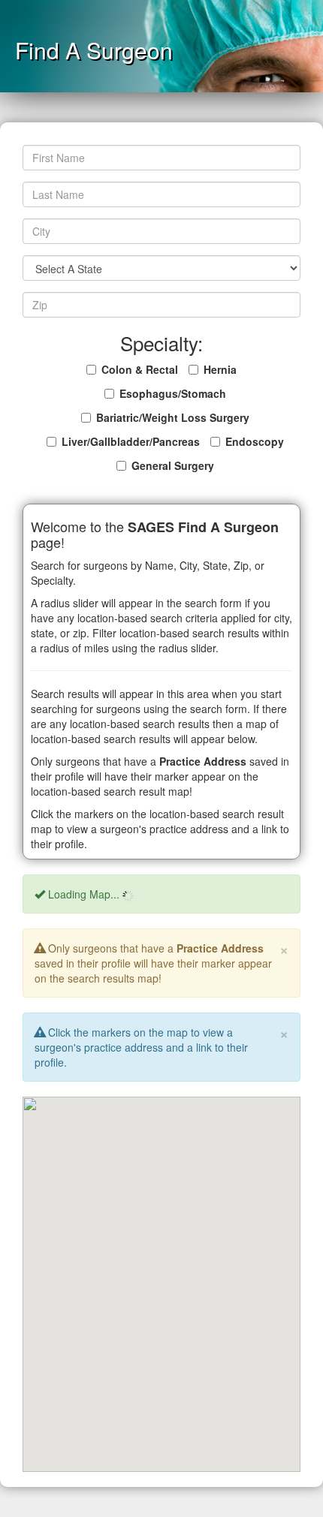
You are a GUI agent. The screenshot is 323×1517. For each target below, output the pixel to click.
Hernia (220, 369)
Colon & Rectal (139, 369)
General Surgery (172, 465)
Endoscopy (254, 441)
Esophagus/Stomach (172, 393)
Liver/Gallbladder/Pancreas (131, 441)
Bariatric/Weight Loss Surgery (172, 417)
